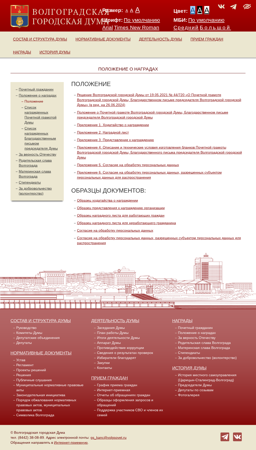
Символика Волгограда (35, 415)
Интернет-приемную (71, 442)
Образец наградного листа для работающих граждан (120, 215)
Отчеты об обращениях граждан (123, 395)
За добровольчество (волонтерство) (207, 358)
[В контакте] (237, 436)
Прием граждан (206, 39)
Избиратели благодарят (116, 358)
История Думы (55, 52)
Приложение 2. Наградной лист (103, 132)
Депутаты (24, 343)
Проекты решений (31, 370)
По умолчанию (142, 20)
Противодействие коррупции (120, 348)
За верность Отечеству (37, 154)
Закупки (103, 363)
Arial (107, 28)
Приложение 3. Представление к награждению (115, 140)
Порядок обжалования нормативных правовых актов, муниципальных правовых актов (46, 405)
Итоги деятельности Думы (118, 338)
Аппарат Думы (109, 343)
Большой (215, 28)
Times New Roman (136, 28)
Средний (186, 28)
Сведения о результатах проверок (125, 353)
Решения (23, 375)
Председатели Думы (195, 385)
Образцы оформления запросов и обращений (125, 402)
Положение (33, 101)
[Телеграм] (224, 436)
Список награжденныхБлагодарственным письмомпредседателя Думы (41, 138)
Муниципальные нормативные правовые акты (50, 387)
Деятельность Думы (160, 39)
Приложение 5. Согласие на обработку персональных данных (128, 165)
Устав (20, 360)
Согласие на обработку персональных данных (115, 230)
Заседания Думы (111, 328)
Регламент (25, 365)
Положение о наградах (37, 95)
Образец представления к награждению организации (121, 208)
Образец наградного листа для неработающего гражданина (126, 223)
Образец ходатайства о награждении (107, 200)
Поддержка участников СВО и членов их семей (130, 412)
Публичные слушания (34, 380)
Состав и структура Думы (40, 39)
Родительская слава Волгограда (204, 343)
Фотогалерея (189, 395)
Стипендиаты (30, 182)
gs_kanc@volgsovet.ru (108, 437)
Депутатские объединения (38, 338)
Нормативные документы (103, 39)
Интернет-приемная (113, 390)
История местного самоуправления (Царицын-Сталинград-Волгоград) (207, 377)
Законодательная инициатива (40, 395)
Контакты (104, 368)
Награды (22, 52)
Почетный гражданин (36, 89)
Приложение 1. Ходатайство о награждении (113, 125)
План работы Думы (112, 333)
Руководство (26, 328)
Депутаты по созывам (196, 390)
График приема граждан (117, 385)
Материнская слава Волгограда (204, 348)
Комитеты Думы (29, 333)
